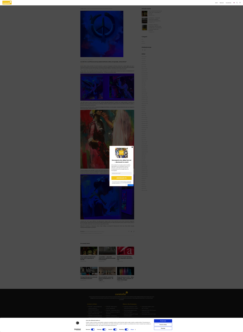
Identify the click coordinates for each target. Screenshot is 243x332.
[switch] (104, 329)
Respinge (163, 328)
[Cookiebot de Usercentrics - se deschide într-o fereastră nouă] (77, 329)
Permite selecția (163, 324)
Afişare (132, 329)
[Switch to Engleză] (234, 2)
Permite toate (163, 320)
